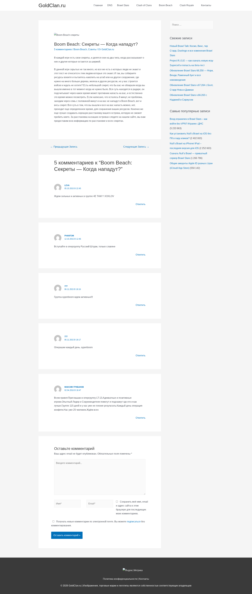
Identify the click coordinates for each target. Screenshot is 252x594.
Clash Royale (187, 5)
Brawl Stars (123, 5)
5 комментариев (63, 49)
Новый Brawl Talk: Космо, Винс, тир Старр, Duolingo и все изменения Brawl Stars (191, 51)
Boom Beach (165, 5)
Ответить (140, 204)
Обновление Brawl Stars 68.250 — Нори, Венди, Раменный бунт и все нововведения (191, 75)
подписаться (134, 521)
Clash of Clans (144, 5)
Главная (98, 5)
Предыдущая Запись (63, 146)
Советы (92, 49)
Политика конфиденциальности (120, 579)
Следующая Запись (136, 146)
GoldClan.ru (51, 5)
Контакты (206, 5)
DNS (109, 5)
